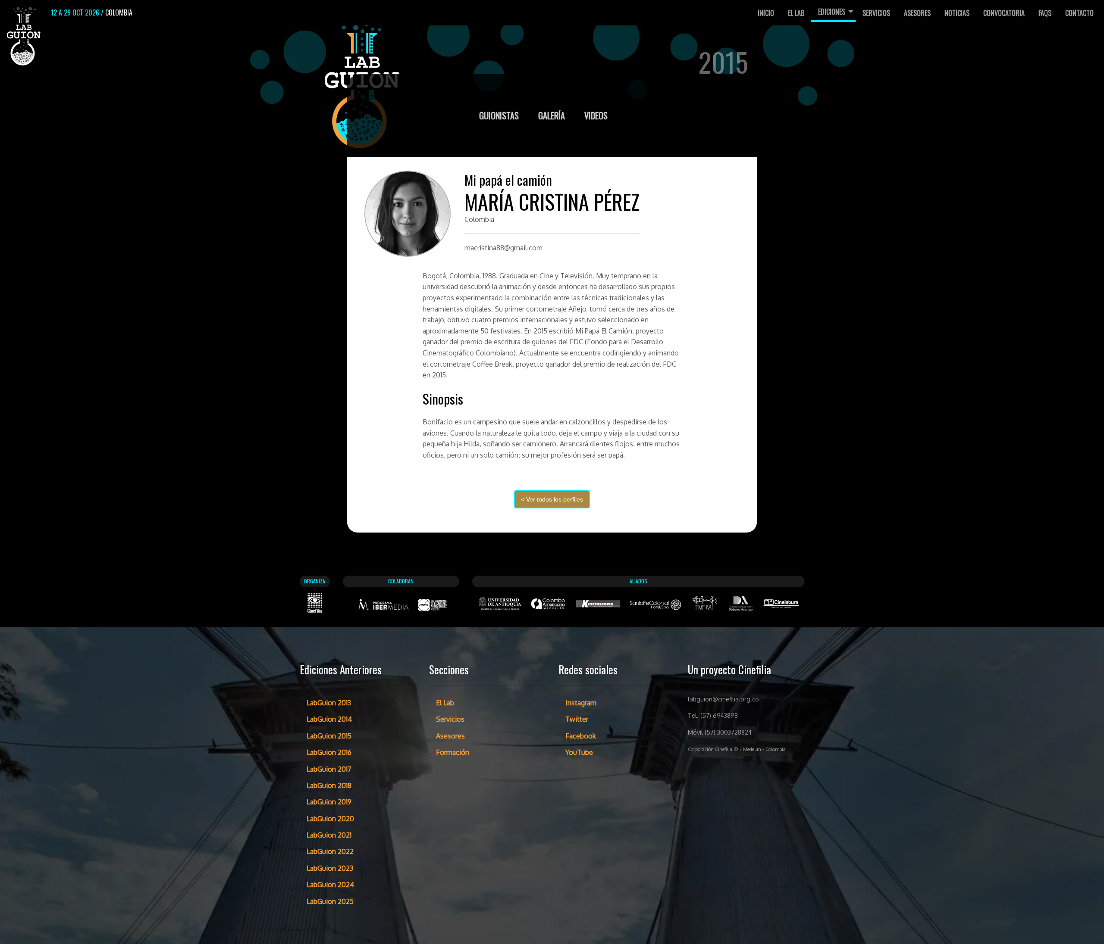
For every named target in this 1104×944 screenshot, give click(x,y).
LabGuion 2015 (329, 736)
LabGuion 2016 (329, 752)
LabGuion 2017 (329, 769)
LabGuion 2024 (330, 884)
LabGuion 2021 (329, 835)
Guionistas (500, 115)
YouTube (579, 752)
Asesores (917, 13)
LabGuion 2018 (329, 785)
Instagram (580, 702)
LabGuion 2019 (329, 802)
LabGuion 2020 (330, 818)
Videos (596, 115)
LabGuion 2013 (329, 702)
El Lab (796, 13)
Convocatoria (1004, 13)
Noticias (956, 13)
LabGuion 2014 (329, 719)
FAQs (1044, 13)
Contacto (1079, 13)
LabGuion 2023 (330, 868)
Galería (552, 115)
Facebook (580, 736)
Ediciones (831, 11)
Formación (452, 752)
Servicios (876, 13)
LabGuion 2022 (330, 851)
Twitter (576, 719)
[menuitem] (766, 12)
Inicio (766, 13)
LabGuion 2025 (330, 901)
